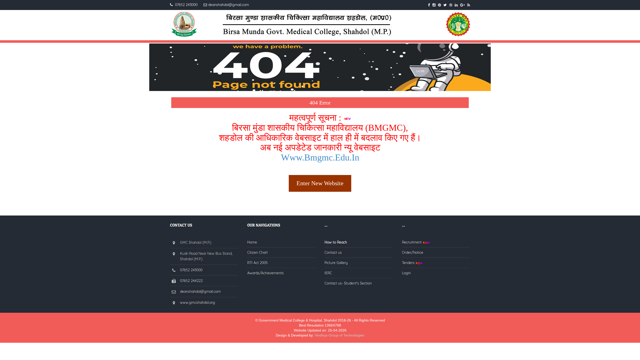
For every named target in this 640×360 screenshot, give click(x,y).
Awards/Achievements (265, 273)
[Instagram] (434, 5)
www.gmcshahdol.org (197, 302)
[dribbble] (450, 5)
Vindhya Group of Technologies (339, 335)
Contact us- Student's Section (348, 283)
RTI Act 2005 (257, 262)
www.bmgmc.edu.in (320, 157)
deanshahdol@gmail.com (200, 291)
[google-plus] (462, 5)
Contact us (333, 252)
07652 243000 (191, 270)
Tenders (409, 262)
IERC (328, 273)
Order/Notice (412, 252)
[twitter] (445, 5)
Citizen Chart (257, 252)
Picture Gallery (336, 262)
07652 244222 (191, 280)
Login (406, 273)
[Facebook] (429, 5)
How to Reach (335, 242)
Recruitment (412, 242)
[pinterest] (439, 5)
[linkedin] (456, 5)
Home (252, 242)
